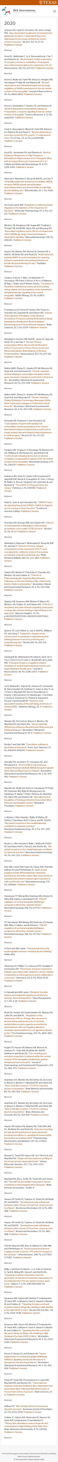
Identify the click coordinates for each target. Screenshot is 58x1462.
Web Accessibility (48, 1454)
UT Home (5, 1454)
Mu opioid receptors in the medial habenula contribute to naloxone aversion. (28, 849)
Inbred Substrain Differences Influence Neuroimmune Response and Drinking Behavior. (28, 727)
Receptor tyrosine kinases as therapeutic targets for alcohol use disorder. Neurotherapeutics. (26, 995)
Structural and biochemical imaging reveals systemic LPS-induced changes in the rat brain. (28, 1251)
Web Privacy (23, 1457)
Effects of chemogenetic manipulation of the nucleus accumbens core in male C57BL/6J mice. (28, 525)
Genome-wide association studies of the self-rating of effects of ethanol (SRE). (28, 704)
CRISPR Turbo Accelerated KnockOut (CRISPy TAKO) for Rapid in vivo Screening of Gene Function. (28, 505)
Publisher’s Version (13, 45)
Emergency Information (19, 1454)
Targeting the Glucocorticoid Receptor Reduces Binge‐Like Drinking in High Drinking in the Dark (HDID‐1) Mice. (27, 1333)
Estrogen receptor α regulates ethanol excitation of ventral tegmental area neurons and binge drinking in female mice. (27, 666)
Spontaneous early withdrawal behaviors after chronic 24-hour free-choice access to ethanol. (28, 1205)
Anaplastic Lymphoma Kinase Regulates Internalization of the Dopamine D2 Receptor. (28, 208)
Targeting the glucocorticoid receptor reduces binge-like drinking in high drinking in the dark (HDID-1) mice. (28, 1307)
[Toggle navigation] (54, 11)
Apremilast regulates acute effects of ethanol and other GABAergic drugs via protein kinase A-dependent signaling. (28, 234)
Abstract (8, 50)
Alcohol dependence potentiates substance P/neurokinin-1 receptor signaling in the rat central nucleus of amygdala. (27, 111)
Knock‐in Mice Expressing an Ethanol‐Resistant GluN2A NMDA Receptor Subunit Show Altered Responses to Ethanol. (28, 768)
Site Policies (35, 1454)
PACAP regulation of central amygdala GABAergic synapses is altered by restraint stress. (25, 902)
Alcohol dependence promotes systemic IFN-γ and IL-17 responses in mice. (28, 135)
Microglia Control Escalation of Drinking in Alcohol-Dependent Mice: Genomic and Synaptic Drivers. (28, 800)
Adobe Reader (34, 1457)
